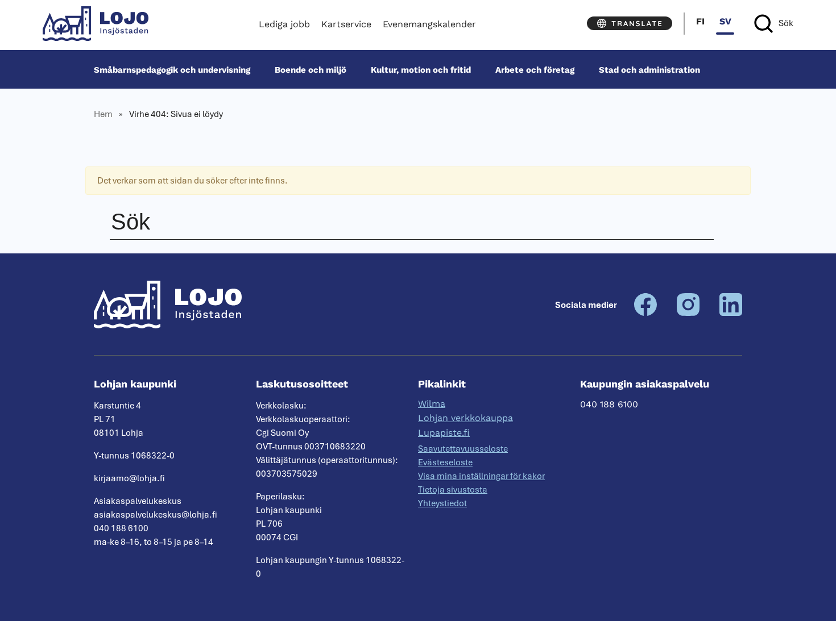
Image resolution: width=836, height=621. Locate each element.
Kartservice (346, 24)
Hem (103, 114)
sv (725, 21)
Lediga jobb (284, 24)
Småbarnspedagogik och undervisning (172, 69)
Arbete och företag (534, 69)
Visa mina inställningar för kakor (481, 476)
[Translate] (629, 23)
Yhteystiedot (442, 503)
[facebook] (645, 313)
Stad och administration (649, 69)
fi (700, 21)
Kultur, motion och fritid (421, 69)
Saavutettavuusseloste (463, 449)
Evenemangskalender (429, 24)
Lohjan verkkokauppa (465, 417)
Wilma (431, 403)
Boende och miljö (310, 69)
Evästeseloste (445, 462)
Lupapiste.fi (444, 432)
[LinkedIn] (730, 313)
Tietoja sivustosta (452, 489)
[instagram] (688, 313)
